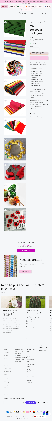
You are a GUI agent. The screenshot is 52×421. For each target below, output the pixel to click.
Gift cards (6, 358)
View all (3, 292)
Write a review (26, 250)
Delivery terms (7, 371)
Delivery (6, 355)
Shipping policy (19, 418)
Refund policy (28, 416)
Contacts (6, 365)
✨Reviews (6, 362)
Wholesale (6, 352)
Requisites (6, 391)
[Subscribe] (23, 402)
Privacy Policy (7, 368)
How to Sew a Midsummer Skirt (33, 312)
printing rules (7, 377)
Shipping (36, 39)
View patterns (25, 271)
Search (5, 349)
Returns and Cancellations (7, 381)
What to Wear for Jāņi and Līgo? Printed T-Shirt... (10, 313)
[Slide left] (22, 338)
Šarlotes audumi (12, 416)
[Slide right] (29, 338)
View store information (36, 68)
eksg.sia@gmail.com (21, 357)
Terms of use (7, 374)
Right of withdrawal (6, 386)
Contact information (34, 418)
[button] (3, 13)
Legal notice (25, 418)
